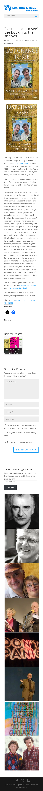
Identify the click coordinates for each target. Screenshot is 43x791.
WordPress (22, 787)
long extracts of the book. (18, 288)
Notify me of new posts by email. (20, 442)
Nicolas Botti (12, 40)
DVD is (18, 300)
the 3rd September (20, 163)
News (32, 40)
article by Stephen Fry (27, 285)
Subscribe (10, 487)
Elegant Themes (22, 785)
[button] (21, 511)
